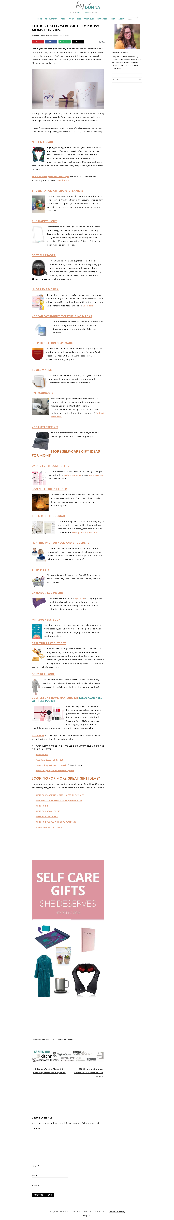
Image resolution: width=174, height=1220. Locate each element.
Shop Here (88, 306)
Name (35, 1166)
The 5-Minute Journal (49, 516)
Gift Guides (68, 1039)
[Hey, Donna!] (87, 13)
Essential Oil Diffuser (49, 489)
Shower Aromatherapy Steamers (57, 190)
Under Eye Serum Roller (50, 466)
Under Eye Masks (45, 289)
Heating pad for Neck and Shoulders (60, 542)
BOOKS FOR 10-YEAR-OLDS (49, 827)
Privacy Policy (117, 1212)
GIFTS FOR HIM (43, 806)
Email (35, 1175)
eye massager (96, 475)
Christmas (59, 1039)
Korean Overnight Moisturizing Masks (62, 316)
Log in (86, 1215)
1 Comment (44, 35)
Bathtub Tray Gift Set (49, 643)
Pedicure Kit (42, 754)
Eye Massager (42, 393)
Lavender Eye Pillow (47, 592)
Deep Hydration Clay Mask (52, 343)
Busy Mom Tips (48, 1039)
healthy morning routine (84, 532)
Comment (37, 1128)
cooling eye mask (72, 475)
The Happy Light (44, 221)
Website (35, 1185)
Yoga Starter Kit (45, 427)
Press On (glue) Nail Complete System (55, 770)
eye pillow (80, 598)
